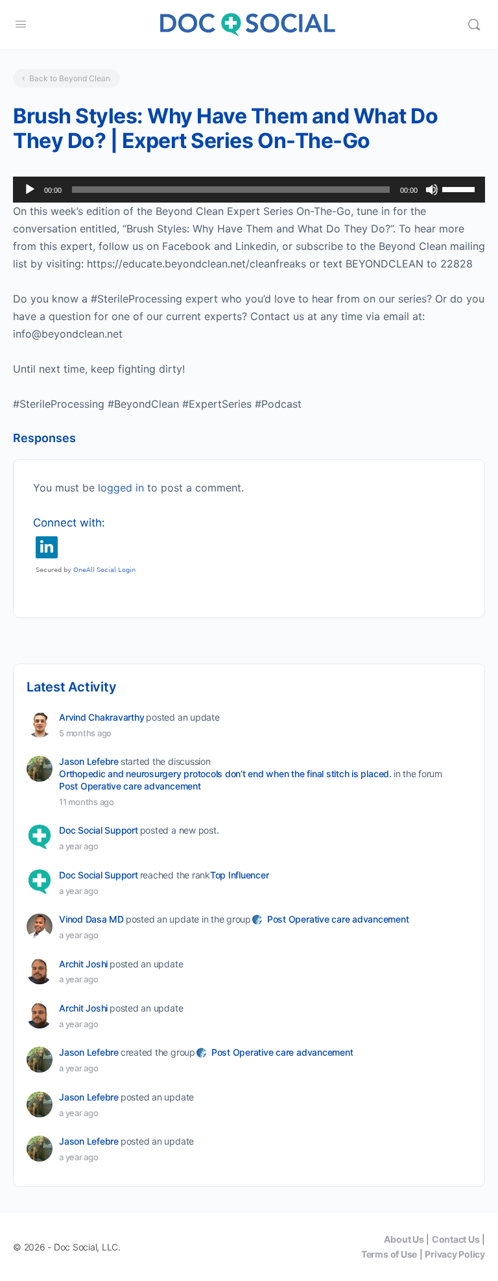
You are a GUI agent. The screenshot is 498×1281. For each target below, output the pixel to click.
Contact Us (456, 1239)
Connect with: (69, 522)
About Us (403, 1239)
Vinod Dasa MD (91, 919)
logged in (121, 487)
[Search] (474, 24)
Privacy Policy (455, 1254)
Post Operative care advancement (130, 785)
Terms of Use (389, 1254)
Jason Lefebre (89, 761)
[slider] (460, 188)
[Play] (29, 189)
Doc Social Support (98, 830)
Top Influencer (239, 874)
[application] (249, 190)
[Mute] (431, 189)
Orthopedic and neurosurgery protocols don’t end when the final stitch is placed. (225, 773)
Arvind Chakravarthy (101, 717)
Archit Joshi (83, 963)
